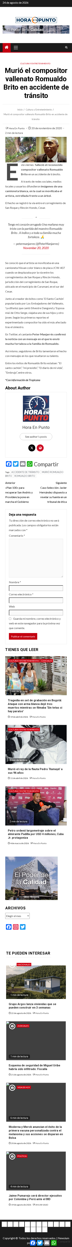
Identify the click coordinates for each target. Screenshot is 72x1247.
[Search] (66, 47)
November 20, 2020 (36, 248)
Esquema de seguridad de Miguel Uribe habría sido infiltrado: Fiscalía (34, 1067)
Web (12, 606)
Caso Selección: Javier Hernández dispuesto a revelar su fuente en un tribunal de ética (53, 492)
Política (22, 1156)
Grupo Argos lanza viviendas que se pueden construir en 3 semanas (32, 1005)
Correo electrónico (21, 594)
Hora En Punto (17, 128)
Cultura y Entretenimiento (35, 63)
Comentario (17, 535)
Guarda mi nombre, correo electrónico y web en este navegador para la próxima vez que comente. (35, 623)
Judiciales (46, 660)
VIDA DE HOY (23, 1087)
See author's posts (36, 436)
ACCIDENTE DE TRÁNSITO (25, 472)
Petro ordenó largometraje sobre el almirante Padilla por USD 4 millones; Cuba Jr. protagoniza (36, 834)
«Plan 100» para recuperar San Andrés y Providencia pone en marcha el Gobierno (19, 492)
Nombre (15, 582)
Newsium (63, 1238)
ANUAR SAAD (41, 1204)
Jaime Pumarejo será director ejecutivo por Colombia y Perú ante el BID (35, 1197)
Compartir (46, 464)
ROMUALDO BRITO (25, 475)
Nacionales (23, 964)
